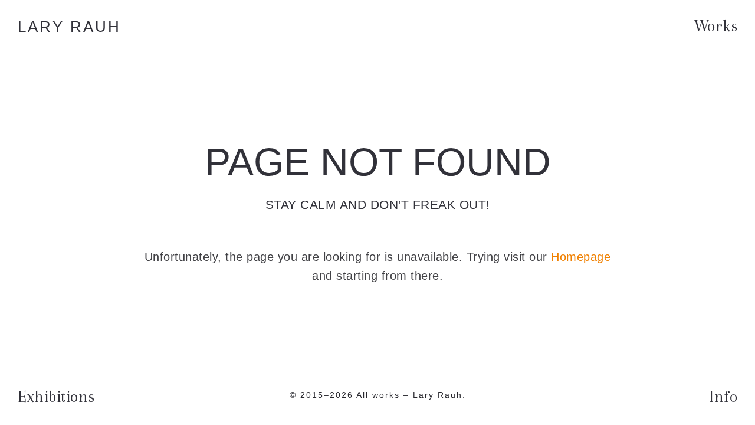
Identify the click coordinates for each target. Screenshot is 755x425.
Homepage (580, 256)
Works (716, 26)
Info (723, 396)
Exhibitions (56, 396)
